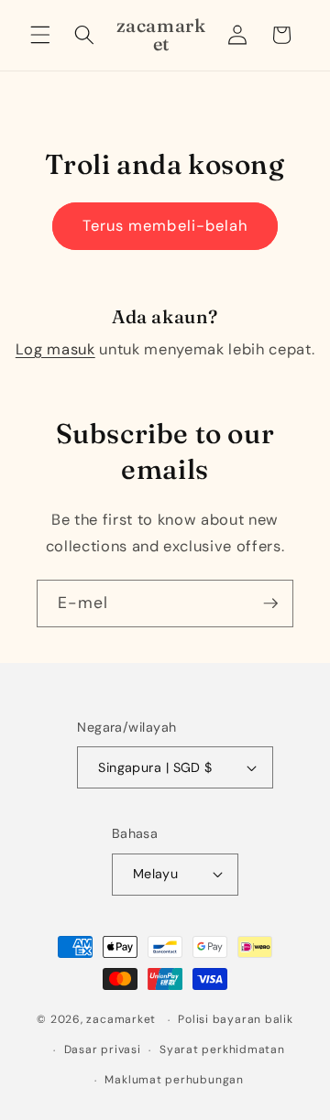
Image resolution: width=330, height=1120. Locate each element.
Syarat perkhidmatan (222, 1049)
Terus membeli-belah (165, 225)
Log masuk (55, 349)
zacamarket (121, 1020)
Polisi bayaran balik (235, 1019)
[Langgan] (270, 603)
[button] (40, 35)
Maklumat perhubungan (173, 1079)
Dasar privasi (102, 1049)
